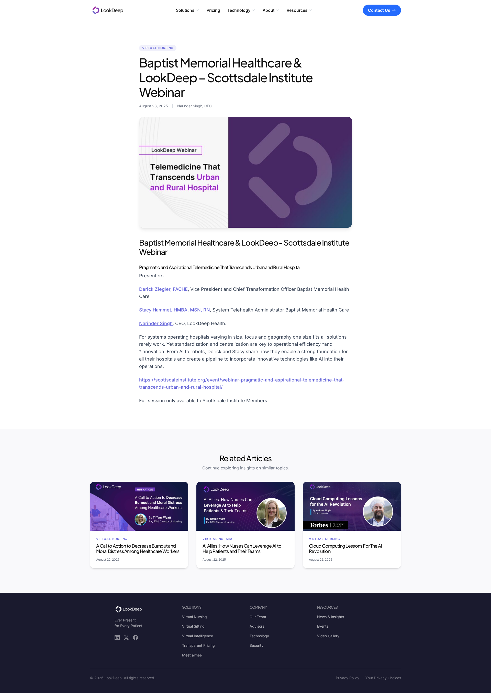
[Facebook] (135, 637)
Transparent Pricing (198, 645)
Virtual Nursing (194, 617)
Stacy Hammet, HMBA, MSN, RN (174, 310)
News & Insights (330, 617)
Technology (238, 10)
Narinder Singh (156, 323)
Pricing (213, 10)
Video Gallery (328, 636)
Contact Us (379, 10)
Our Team (258, 617)
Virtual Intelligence (197, 636)
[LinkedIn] (117, 637)
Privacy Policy (347, 678)
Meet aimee (192, 655)
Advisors (257, 626)
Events (322, 626)
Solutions (185, 10)
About (268, 10)
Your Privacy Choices (383, 678)
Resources (297, 10)
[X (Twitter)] (126, 637)
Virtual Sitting (193, 626)
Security (256, 645)
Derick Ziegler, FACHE (163, 289)
